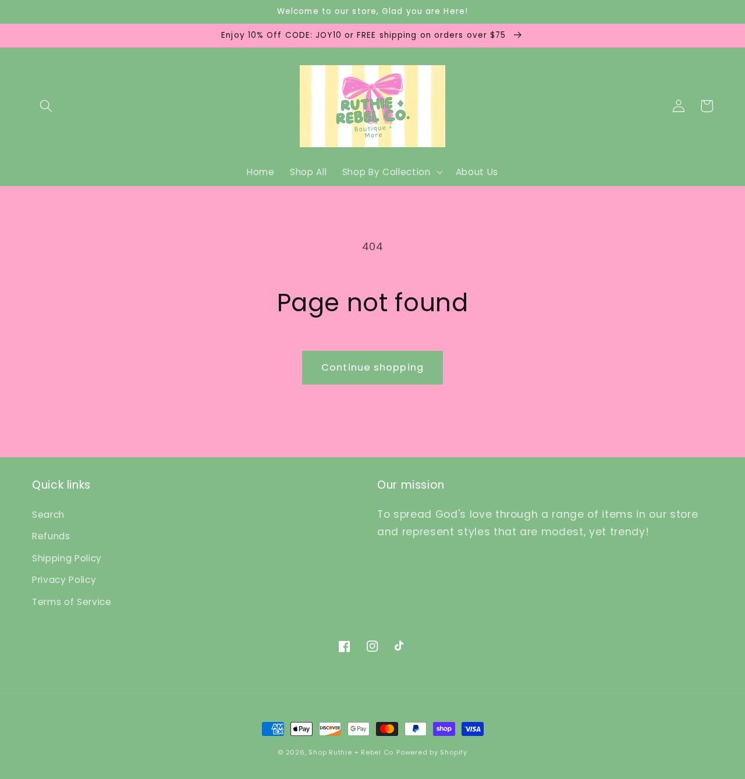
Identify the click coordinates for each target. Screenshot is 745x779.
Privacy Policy (64, 580)
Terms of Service (72, 602)
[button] (46, 106)
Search (48, 514)
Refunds (51, 536)
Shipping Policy (67, 558)
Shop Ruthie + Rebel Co (350, 752)
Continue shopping (372, 367)
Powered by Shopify (431, 752)
